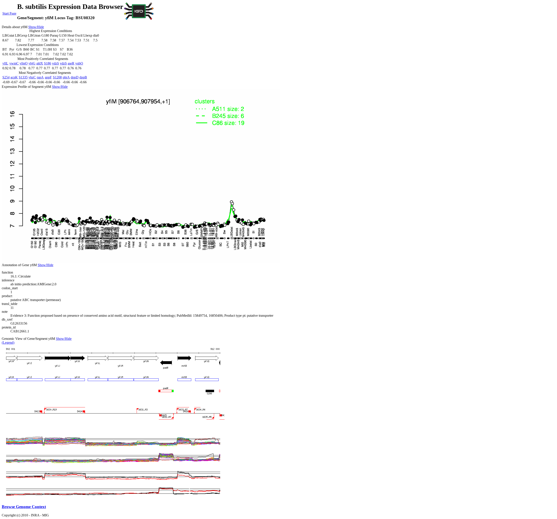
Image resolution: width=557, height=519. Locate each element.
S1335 (23, 77)
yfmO (24, 63)
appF (48, 77)
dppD (75, 77)
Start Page (9, 13)
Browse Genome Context (24, 506)
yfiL (5, 63)
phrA (66, 77)
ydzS (55, 63)
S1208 (57, 77)
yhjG (32, 63)
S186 (47, 63)
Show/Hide (36, 27)
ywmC (14, 63)
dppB (83, 77)
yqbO (79, 63)
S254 (6, 77)
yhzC (32, 77)
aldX (39, 63)
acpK (14, 77)
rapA (40, 77)
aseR (71, 63)
